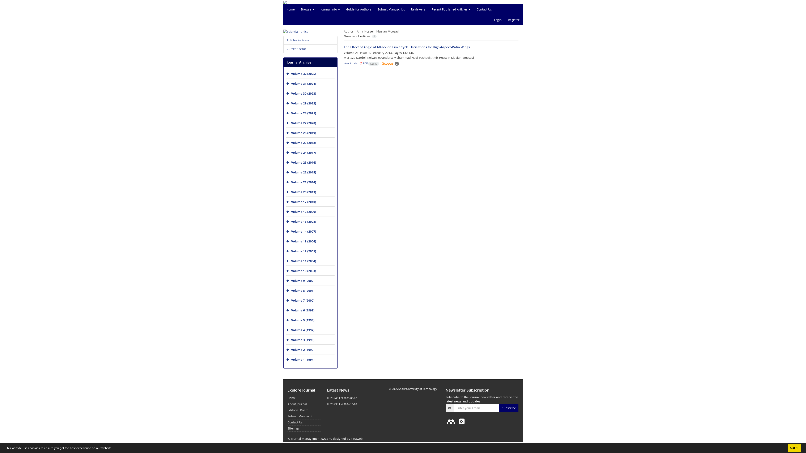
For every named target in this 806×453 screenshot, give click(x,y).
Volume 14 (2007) (303, 231)
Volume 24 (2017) (303, 153)
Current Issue (296, 49)
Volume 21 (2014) (303, 182)
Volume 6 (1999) (302, 310)
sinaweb (357, 439)
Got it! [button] (794, 447)
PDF (370, 63)
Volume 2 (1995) (302, 350)
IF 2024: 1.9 (335, 398)
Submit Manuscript (391, 9)
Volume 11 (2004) (303, 261)
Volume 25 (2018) (303, 143)
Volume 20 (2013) (303, 192)
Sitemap (293, 428)
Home (291, 9)
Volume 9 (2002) (302, 281)
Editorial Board (298, 410)
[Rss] (462, 421)
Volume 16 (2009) (303, 212)
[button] (113, 448)
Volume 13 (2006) (303, 241)
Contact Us (484, 9)
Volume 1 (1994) (302, 360)
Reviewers (418, 9)
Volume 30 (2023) (303, 93)
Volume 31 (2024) (303, 84)
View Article (350, 63)
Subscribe (509, 408)
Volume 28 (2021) (303, 113)
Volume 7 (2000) (302, 300)
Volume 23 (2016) (303, 162)
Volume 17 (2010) (303, 202)
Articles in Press (298, 40)
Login (498, 20)
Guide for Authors (358, 9)
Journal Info (329, 9)
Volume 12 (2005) (303, 251)
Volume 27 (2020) (303, 123)
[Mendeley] (452, 421)
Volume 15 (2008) (303, 222)
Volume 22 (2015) (303, 172)
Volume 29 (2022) (303, 103)
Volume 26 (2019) (303, 133)
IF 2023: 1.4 (335, 404)
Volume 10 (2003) (303, 271)
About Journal (297, 404)
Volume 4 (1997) (302, 330)
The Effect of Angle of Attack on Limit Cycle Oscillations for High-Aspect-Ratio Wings (407, 47)
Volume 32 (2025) (303, 74)
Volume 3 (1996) (302, 340)
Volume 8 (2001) (302, 291)
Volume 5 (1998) (302, 320)
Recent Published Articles (450, 9)
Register (513, 20)
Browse (306, 9)
